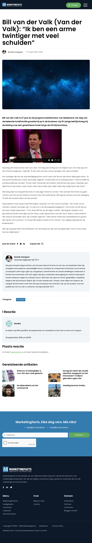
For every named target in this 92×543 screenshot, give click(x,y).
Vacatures (7, 507)
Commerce (20, 299)
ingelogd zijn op (17, 352)
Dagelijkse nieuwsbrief (35, 427)
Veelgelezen (8, 504)
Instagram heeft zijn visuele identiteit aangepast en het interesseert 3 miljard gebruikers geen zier (75, 375)
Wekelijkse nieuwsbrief (59, 427)
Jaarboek (7, 510)
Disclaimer (43, 526)
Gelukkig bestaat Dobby (74, 385)
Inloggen (74, 5)
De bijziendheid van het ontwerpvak (27, 386)
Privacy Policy (57, 526)
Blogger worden (70, 510)
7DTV (36, 260)
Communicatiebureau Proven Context (31, 530)
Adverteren (69, 501)
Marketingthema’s (10, 501)
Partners (67, 504)
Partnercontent (9, 514)
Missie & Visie (38, 501)
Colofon (36, 504)
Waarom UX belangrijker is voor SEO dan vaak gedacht (30, 372)
